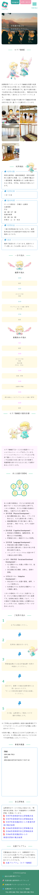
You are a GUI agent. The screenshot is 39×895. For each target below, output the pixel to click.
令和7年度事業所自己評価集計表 (19, 816)
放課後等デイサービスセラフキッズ (17, 884)
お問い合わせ (25, 2)
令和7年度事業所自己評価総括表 (19, 819)
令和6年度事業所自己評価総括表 (19, 831)
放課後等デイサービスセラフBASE (17, 889)
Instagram (15, 2)
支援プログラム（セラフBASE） (19, 863)
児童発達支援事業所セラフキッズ (17, 880)
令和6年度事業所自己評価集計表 (19, 828)
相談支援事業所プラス (12, 876)
